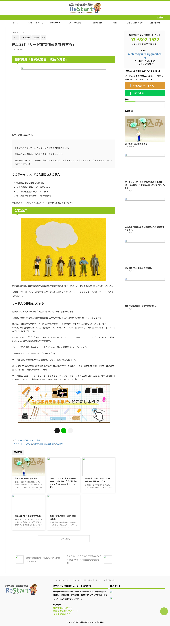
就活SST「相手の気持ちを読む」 (29, 515)
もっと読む (65, 538)
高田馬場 (59, 444)
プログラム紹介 (75, 22)
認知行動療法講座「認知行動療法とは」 (141, 306)
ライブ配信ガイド (61, 614)
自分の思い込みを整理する (26, 478)
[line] (63, 430)
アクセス (76, 580)
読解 (38, 440)
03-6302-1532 (144, 39)
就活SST (33, 440)
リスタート (18, 444)
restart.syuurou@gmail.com (145, 55)
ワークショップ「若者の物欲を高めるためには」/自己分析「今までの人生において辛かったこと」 (63, 482)
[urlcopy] (70, 430)
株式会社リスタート (62, 607)
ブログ (115, 22)
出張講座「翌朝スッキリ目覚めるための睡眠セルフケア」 (98, 480)
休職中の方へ (55, 22)
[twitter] (57, 430)
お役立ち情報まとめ (135, 22)
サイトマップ (100, 580)
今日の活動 (24, 440)
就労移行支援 (38, 444)
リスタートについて (35, 22)
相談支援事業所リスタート (66, 610)
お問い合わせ (155, 22)
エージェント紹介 (95, 22)
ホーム (15, 22)
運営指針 (111, 580)
